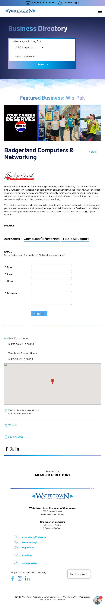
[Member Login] (16, 541)
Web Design (84, 597)
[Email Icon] (16, 554)
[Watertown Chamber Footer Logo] (52, 494)
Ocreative (60, 599)
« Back (93, 151)
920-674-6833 (15, 437)
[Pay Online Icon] (16, 546)
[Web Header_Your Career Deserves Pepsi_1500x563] (52, 105)
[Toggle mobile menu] (100, 11)
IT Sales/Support (75, 239)
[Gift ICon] (16, 536)
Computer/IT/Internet (42, 239)
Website (12, 425)
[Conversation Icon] (16, 562)
